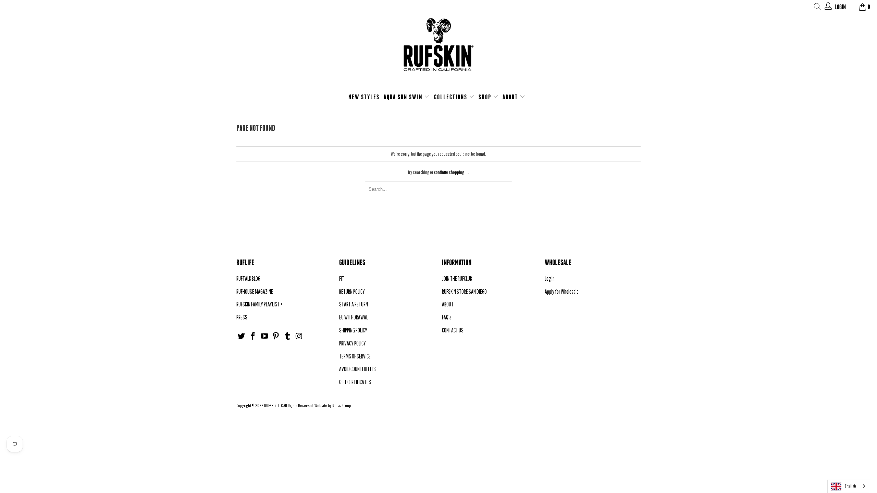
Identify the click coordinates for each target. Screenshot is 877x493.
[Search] (817, 7)
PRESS (241, 317)
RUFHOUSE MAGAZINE (254, 291)
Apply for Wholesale (562, 291)
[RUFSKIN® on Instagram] (299, 336)
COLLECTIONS (451, 97)
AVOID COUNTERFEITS (357, 369)
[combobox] (848, 486)
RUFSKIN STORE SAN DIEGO (464, 291)
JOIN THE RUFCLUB (457, 278)
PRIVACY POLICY (352, 343)
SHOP (486, 97)
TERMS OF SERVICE (355, 356)
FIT (341, 278)
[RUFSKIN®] (438, 49)
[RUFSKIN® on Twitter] (241, 336)
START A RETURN (353, 304)
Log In (550, 278)
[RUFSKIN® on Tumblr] (288, 336)
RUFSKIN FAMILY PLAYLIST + (259, 304)
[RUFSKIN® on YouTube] (264, 336)
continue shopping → (452, 172)
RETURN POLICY (352, 291)
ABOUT (511, 97)
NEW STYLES (364, 97)
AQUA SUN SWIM (404, 97)
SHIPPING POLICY (353, 330)
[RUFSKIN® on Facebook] (253, 336)
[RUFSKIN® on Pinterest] (276, 336)
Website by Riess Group (332, 405)
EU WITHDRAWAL (353, 317)
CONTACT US (453, 330)
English (850, 486)
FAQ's (447, 317)
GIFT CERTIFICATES (355, 382)
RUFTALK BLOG (248, 278)
